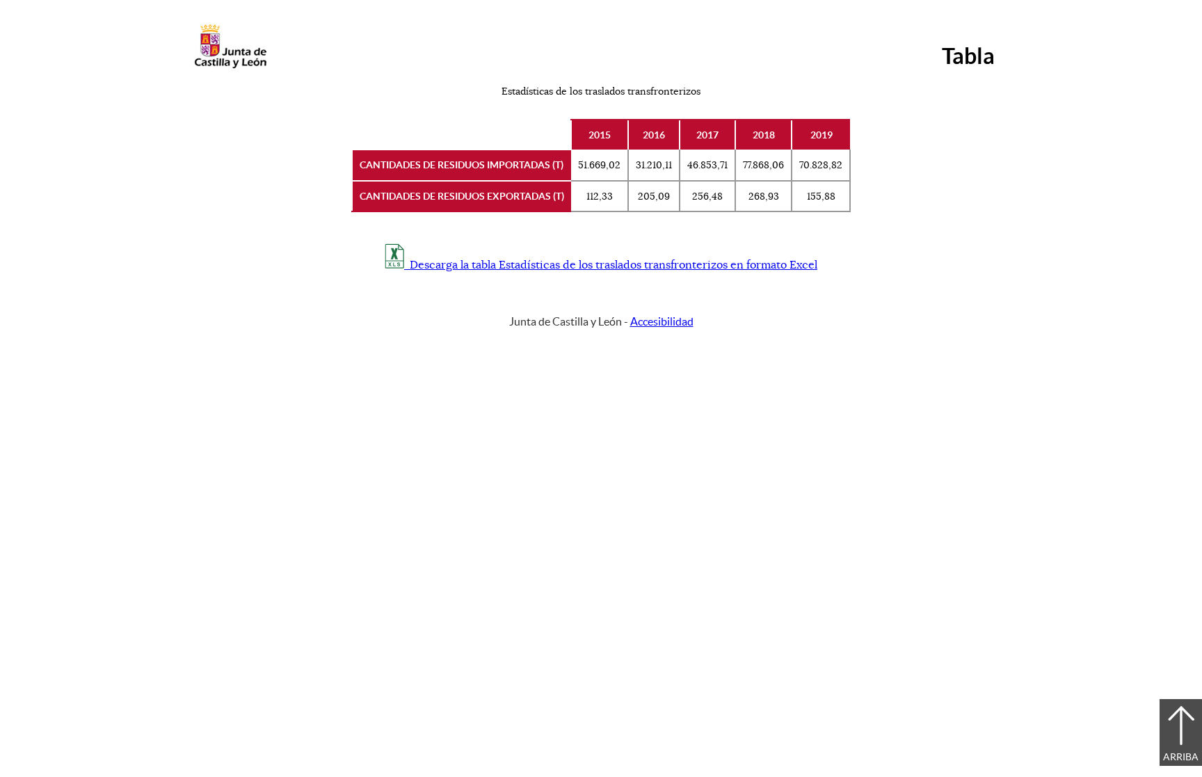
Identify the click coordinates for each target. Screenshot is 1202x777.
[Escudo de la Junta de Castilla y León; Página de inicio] (230, 65)
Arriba (1181, 756)
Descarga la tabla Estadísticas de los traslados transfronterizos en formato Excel (610, 265)
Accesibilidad (662, 321)
